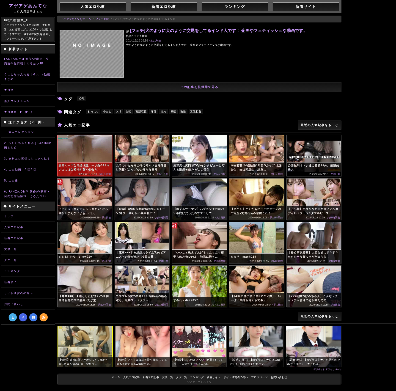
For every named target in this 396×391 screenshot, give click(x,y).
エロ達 (9, 90)
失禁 (128, 111)
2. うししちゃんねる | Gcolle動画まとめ (28, 145)
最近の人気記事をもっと (319, 125)
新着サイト (12, 282)
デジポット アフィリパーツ (327, 369)
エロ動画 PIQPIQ (18, 112)
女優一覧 (10, 249)
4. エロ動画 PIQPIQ (20, 169)
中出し (107, 111)
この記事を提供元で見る (199, 87)
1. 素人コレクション (19, 132)
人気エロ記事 (13, 227)
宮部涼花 (140, 111)
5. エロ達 (11, 180)
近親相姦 (195, 111)
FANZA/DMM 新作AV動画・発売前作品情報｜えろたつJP (26, 61)
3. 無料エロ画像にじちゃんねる (27, 158)
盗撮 (183, 111)
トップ (9, 216)
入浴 (118, 111)
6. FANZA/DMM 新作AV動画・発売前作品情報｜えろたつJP (27, 194)
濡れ (163, 111)
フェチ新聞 (102, 19)
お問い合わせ (13, 304)
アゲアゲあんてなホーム (76, 19)
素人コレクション (17, 101)
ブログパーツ (259, 377)
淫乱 (153, 111)
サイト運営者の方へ (18, 293)
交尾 (82, 98)
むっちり (93, 111)
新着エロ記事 (13, 238)
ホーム (116, 377)
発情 (173, 111)
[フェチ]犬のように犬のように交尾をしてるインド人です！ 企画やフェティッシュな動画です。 (218, 30)
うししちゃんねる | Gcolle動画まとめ (27, 77)
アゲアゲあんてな (28, 8)
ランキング (12, 271)
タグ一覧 (10, 260)
